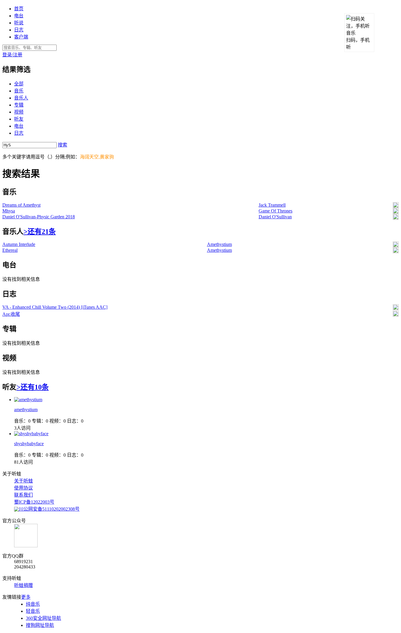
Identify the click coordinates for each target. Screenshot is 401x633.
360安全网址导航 (43, 618)
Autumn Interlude (18, 244)
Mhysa (8, 210)
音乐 (18, 90)
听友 (18, 119)
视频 (18, 111)
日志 (18, 29)
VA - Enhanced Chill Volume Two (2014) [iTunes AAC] (54, 307)
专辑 (18, 104)
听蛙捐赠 (23, 585)
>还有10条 (32, 387)
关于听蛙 (23, 480)
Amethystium (219, 244)
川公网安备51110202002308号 (49, 509)
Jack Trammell (272, 204)
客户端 (21, 36)
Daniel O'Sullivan (275, 216)
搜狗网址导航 (40, 625)
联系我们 (23, 494)
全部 (18, 83)
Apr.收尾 (11, 314)
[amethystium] (28, 399)
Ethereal (10, 250)
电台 (18, 15)
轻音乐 (33, 611)
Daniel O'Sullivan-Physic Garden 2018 (38, 216)
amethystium (26, 409)
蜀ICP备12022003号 (34, 501)
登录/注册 (12, 54)
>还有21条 (39, 231)
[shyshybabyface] (31, 433)
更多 (26, 597)
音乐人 (21, 97)
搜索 (62, 144)
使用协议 (23, 487)
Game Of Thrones (275, 210)
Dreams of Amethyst (21, 204)
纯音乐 (33, 604)
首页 (18, 8)
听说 (18, 22)
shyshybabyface (29, 443)
